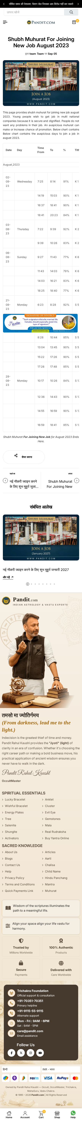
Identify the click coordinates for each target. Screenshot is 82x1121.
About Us (11, 852)
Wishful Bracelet (16, 806)
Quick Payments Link (19, 891)
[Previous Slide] (4, 4)
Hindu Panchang (56, 878)
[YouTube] (40, 1053)
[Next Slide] (77, 4)
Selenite (10, 825)
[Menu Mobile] (6, 22)
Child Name (53, 871)
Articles (50, 852)
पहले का (12, 473)
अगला (70, 473)
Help (8, 871)
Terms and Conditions (20, 884)
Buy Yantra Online (57, 838)
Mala (48, 825)
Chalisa (50, 865)
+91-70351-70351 (30, 1001)
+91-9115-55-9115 (30, 1011)
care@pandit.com (30, 1031)
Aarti (48, 858)
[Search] (71, 12)
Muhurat (50, 891)
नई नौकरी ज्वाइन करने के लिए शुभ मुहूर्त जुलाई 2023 (23, 486)
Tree (8, 819)
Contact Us (12, 865)
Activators (12, 838)
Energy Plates (14, 812)
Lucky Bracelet (15, 799)
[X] (21, 1053)
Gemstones (52, 819)
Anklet (49, 799)
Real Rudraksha (55, 832)
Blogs (9, 858)
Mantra (50, 884)
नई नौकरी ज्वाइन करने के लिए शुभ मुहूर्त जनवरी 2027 (36, 570)
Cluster (50, 806)
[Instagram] (30, 1053)
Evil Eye (50, 812)
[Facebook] (11, 1053)
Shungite (11, 832)
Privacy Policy (14, 878)
